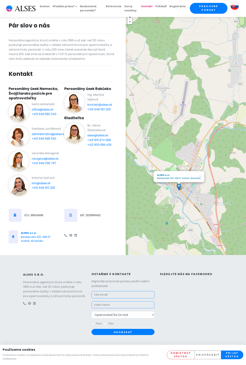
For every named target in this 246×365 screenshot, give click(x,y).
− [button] (130, 22)
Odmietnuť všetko (181, 354)
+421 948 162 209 (43, 188)
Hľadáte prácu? (64, 6)
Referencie (114, 6)
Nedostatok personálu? (88, 8)
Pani (99, 323)
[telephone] (65, 235)
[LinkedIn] (75, 235)
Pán (111, 323)
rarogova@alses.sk (45, 159)
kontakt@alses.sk (99, 105)
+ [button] (130, 17)
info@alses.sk (41, 183)
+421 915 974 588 (99, 140)
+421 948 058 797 (44, 163)
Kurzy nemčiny (130, 8)
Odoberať (123, 332)
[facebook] (70, 235)
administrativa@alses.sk (49, 134)
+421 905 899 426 (99, 145)
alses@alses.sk (97, 135)
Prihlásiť (161, 6)
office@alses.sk (42, 109)
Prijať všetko (232, 354)
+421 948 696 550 (44, 139)
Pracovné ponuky (208, 8)
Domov (45, 6)
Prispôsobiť (208, 354)
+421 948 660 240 (44, 114)
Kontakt (147, 6)
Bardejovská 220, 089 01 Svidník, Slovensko (35, 237)
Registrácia (177, 6)
